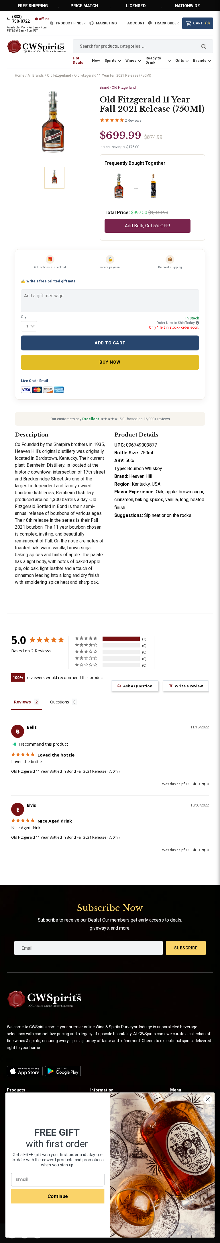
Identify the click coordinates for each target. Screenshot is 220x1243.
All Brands (36, 75)
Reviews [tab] (22, 702)
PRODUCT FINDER (71, 23)
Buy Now (110, 362)
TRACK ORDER (166, 23)
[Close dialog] (208, 1099)
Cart (201, 23)
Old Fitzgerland (59, 75)
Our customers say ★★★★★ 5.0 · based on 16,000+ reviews (110, 419)
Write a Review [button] (189, 686)
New (96, 60)
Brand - (118, 88)
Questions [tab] (59, 702)
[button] (196, 784)
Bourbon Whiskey (145, 468)
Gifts (179, 60)
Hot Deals (78, 60)
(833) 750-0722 (21, 19)
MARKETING (106, 23)
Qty (23, 317)
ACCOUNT (136, 23)
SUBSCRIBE (186, 948)
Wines (130, 60)
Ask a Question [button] (137, 686)
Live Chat (28, 381)
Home (19, 75)
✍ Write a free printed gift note (48, 281)
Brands (199, 60)
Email (43, 381)
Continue (58, 1196)
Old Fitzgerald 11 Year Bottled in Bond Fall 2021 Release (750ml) (65, 771)
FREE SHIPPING (33, 5)
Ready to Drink (153, 60)
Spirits (110, 60)
